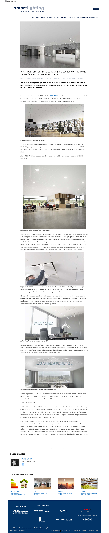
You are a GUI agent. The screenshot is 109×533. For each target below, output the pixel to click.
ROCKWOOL (54, 96)
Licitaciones (84, 17)
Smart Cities (71, 17)
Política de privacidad (74, 530)
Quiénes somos (55, 530)
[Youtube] (91, 519)
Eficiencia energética (54, 78)
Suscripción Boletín (93, 530)
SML (24, 530)
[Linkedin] (85, 519)
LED (97, 17)
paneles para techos (71, 449)
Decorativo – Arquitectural (50, 17)
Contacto (84, 530)
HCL (78, 17)
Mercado (92, 17)
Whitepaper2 (79, 78)
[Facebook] (83, 519)
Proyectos (63, 17)
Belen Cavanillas (26, 78)
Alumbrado (36, 17)
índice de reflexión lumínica (58, 449)
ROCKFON (79, 449)
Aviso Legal (64, 530)
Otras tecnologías (67, 78)
